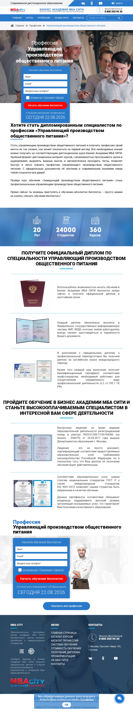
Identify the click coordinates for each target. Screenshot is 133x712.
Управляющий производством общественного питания (75, 25)
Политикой (49, 97)
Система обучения (64, 644)
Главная (17, 18)
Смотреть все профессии (66, 606)
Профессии (44, 18)
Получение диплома (65, 652)
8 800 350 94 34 (113, 11)
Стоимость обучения (66, 648)
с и (47, 97)
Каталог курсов (62, 636)
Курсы (29, 18)
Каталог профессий (64, 640)
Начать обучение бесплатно (45, 105)
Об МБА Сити (61, 18)
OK (66, 704)
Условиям (86, 699)
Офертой (60, 97)
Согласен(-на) (36, 97)
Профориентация (63, 656)
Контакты (78, 18)
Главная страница (64, 632)
